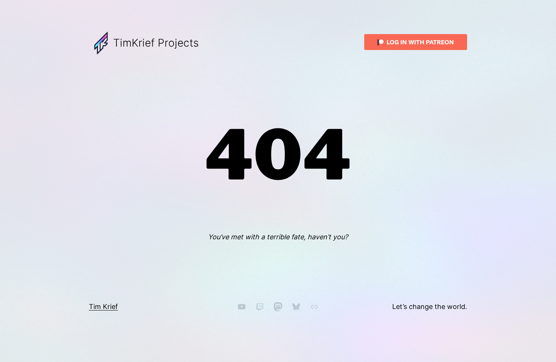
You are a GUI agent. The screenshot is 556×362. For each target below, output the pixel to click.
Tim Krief (103, 307)
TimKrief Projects (156, 42)
